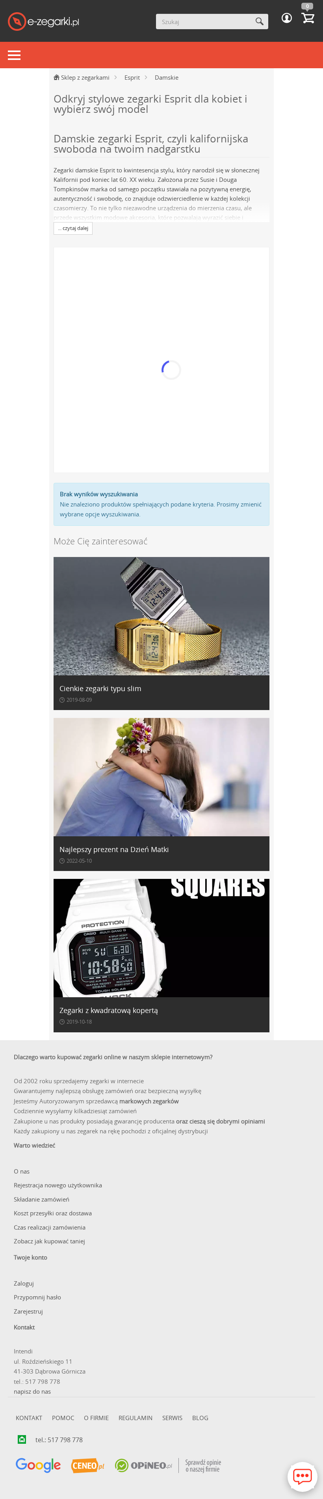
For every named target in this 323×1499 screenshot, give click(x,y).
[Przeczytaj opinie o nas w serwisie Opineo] (167, 1465)
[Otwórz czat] (302, 1477)
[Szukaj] (259, 21)
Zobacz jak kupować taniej (49, 1241)
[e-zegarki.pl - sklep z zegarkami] (43, 22)
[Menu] (14, 55)
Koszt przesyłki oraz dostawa (53, 1213)
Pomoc (63, 1418)
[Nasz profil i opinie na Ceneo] (87, 1465)
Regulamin (135, 1418)
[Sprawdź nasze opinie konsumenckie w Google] (38, 1465)
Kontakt (29, 1418)
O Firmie (96, 1418)
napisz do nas (32, 1391)
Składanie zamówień (41, 1199)
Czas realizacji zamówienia (49, 1227)
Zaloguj (24, 1283)
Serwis (172, 1418)
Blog (200, 1418)
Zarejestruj (28, 1311)
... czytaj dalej (73, 228)
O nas (22, 1171)
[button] (287, 18)
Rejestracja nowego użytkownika (58, 1185)
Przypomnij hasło (37, 1297)
